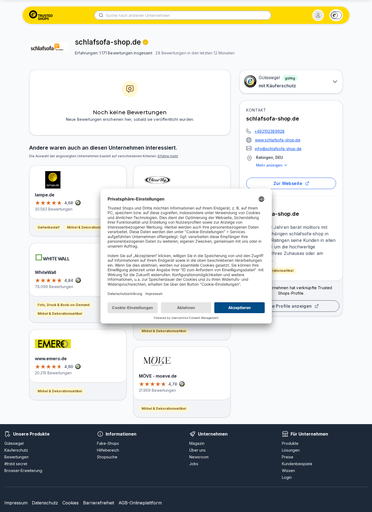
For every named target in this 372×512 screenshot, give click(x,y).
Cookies (70, 502)
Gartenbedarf (48, 227)
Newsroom (199, 457)
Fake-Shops (108, 443)
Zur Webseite (288, 183)
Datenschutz (45, 502)
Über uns (197, 450)
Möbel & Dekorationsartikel (271, 271)
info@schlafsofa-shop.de (278, 148)
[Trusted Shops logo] (41, 15)
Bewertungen (16, 457)
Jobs (193, 463)
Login (287, 477)
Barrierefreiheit (98, 502)
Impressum (16, 502)
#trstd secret (15, 463)
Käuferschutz (16, 450)
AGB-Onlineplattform (140, 502)
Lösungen (291, 450)
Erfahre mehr (168, 156)
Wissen (288, 470)
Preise (287, 457)
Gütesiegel (14, 443)
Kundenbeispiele (297, 463)
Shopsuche (107, 457)
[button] (318, 15)
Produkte (290, 443)
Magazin (197, 443)
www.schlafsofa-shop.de (277, 140)
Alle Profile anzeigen (289, 306)
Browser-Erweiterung (23, 470)
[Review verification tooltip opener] (145, 42)
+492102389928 (269, 131)
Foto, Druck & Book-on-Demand (64, 305)
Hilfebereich (108, 450)
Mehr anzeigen (269, 165)
